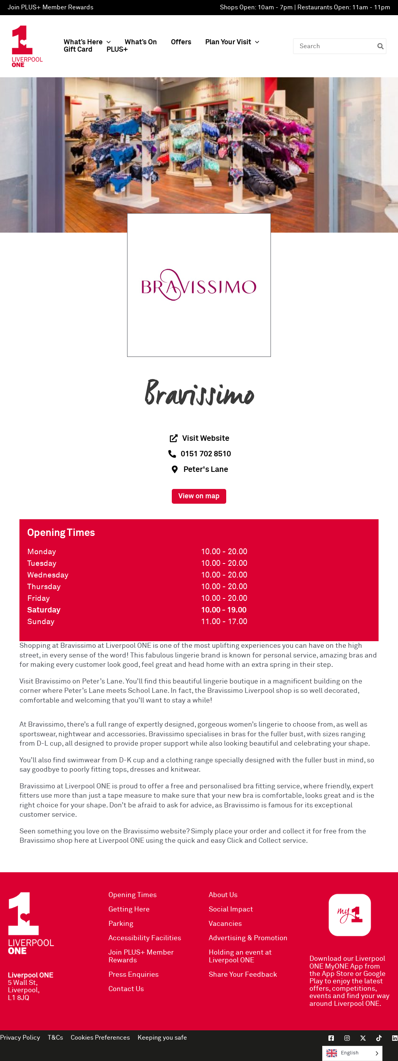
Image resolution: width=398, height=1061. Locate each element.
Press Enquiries (133, 974)
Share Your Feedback (243, 974)
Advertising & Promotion (248, 938)
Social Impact (231, 909)
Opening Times (132, 895)
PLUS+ (117, 49)
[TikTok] (379, 1038)
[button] (107, 42)
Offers (181, 42)
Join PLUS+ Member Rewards (50, 7)
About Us (223, 895)
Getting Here (129, 909)
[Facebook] (331, 1038)
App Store (338, 974)
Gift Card (78, 49)
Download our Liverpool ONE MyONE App (347, 962)
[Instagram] (347, 1038)
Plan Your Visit (228, 42)
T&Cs (55, 1038)
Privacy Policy (20, 1038)
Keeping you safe (162, 1038)
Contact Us (126, 989)
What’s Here (83, 42)
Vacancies (225, 923)
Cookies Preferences (100, 1038)
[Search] (381, 46)
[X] (363, 1038)
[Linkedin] (395, 1038)
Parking (120, 923)
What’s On (141, 42)
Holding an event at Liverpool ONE (240, 956)
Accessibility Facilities (144, 938)
